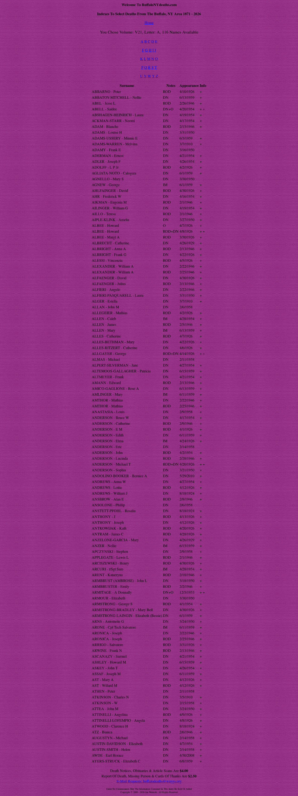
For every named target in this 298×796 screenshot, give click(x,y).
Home (149, 22)
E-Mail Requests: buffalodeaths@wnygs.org (149, 781)
